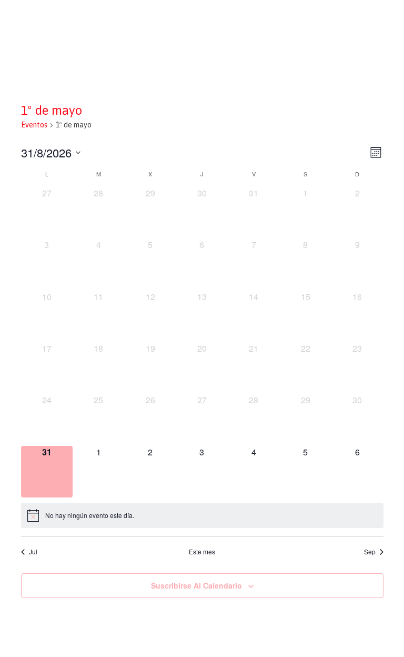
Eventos (34, 125)
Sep (370, 552)
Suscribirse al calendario (196, 585)
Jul (33, 552)
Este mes (202, 552)
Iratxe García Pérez (202, 17)
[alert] (202, 515)
